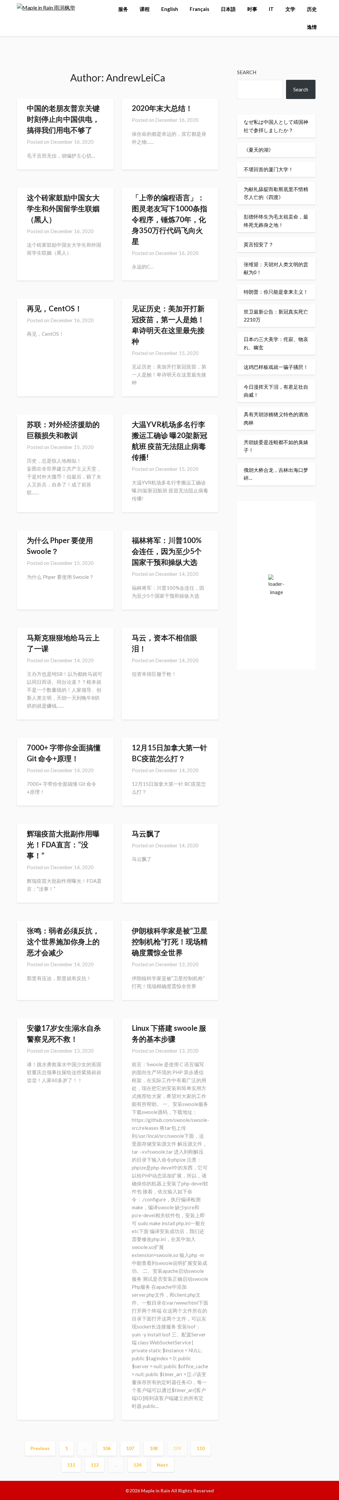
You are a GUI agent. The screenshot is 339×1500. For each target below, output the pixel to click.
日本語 (228, 9)
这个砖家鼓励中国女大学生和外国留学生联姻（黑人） (63, 208)
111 (71, 1465)
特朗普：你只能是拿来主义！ (276, 292)
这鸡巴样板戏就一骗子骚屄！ (276, 367)
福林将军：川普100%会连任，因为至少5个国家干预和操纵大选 (167, 551)
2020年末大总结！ (162, 108)
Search (246, 72)
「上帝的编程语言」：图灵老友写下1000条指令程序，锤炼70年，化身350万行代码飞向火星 (169, 219)
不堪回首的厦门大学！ (268, 169)
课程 (145, 9)
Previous (40, 1448)
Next (162, 1465)
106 (107, 1448)
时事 (252, 9)
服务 (123, 9)
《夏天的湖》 (258, 150)
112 (95, 1465)
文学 (290, 9)
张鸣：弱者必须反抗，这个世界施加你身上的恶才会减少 (63, 941)
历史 (312, 9)
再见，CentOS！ (54, 308)
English (169, 9)
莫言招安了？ (258, 244)
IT (271, 9)
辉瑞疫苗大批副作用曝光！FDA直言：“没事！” (63, 844)
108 (154, 1448)
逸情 (312, 27)
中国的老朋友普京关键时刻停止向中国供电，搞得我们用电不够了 (63, 119)
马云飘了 (146, 833)
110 (201, 1448)
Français (199, 9)
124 (137, 1465)
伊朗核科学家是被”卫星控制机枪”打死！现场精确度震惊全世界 (170, 941)
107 (130, 1448)
